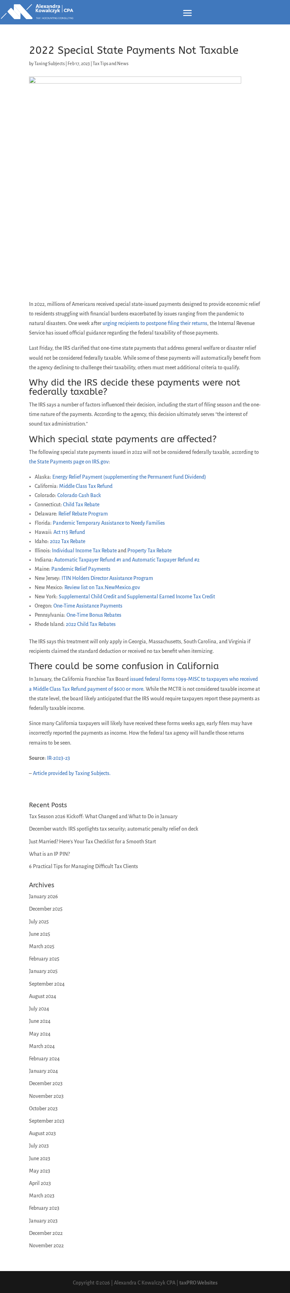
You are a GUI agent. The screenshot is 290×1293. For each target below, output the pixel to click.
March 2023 (41, 1195)
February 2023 (44, 1208)
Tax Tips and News (110, 63)
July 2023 (39, 1146)
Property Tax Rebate (149, 550)
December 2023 (46, 1083)
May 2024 (40, 1034)
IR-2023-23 (58, 758)
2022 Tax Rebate (67, 541)
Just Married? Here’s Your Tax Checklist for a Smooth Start (92, 841)
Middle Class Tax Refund (85, 486)
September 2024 (47, 984)
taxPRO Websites (198, 1283)
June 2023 (39, 1158)
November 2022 (46, 1245)
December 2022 (46, 1233)
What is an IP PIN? (49, 854)
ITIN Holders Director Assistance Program (107, 578)
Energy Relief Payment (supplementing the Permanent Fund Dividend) (129, 477)
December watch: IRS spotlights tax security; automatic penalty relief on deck (113, 829)
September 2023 (46, 1121)
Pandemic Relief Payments (80, 569)
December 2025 (46, 909)
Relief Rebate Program (83, 514)
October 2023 (43, 1108)
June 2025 (39, 934)
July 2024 (39, 1009)
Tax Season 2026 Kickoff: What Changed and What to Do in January (103, 816)
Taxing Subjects (49, 63)
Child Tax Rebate (81, 504)
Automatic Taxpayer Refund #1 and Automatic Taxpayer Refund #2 (126, 560)
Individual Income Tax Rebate (84, 550)
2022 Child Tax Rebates (91, 624)
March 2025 (41, 946)
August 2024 (42, 996)
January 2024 (43, 1071)
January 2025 (43, 971)
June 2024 (40, 1021)
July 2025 (39, 921)
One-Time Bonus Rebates (93, 615)
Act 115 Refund (69, 532)
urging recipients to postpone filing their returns (155, 323)
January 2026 (43, 896)
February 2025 (44, 959)
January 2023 (43, 1221)
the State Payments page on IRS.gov (69, 462)
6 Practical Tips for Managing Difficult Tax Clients (83, 866)
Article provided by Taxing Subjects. (72, 773)
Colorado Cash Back (79, 495)
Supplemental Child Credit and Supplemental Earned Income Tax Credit (137, 596)
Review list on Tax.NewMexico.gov (102, 587)
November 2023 (46, 1096)
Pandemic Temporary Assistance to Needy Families (109, 523)
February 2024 (44, 1058)
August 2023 (42, 1133)
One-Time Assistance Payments (87, 606)
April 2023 (40, 1183)
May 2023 (39, 1171)
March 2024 (42, 1046)
